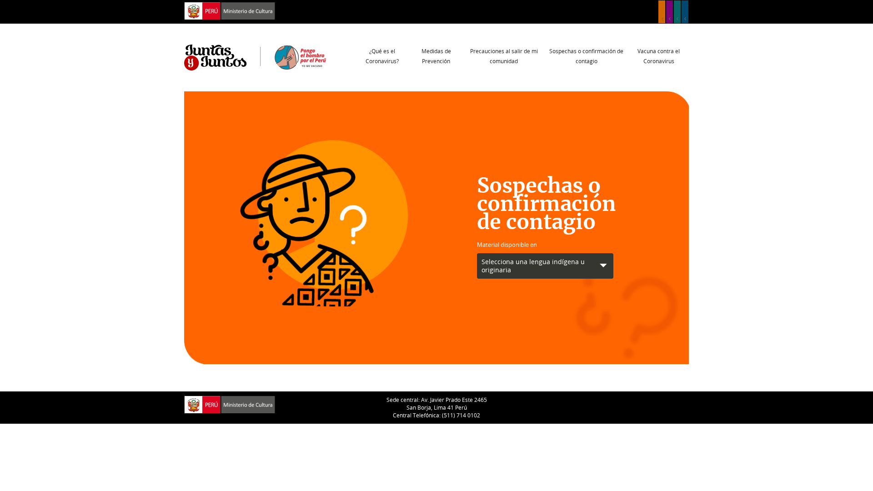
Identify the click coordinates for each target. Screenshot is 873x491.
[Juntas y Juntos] (255, 57)
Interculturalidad (677, 11)
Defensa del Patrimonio (685, 11)
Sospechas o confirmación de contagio (586, 56)
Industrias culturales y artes (669, 11)
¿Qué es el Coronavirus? (382, 56)
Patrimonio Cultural (661, 11)
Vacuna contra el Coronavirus (658, 56)
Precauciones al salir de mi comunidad (504, 56)
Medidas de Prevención (436, 56)
